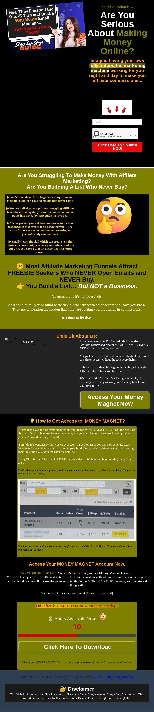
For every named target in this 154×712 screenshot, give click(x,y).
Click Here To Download (78, 646)
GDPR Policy (104, 677)
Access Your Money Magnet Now (115, 400)
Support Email (125, 677)
